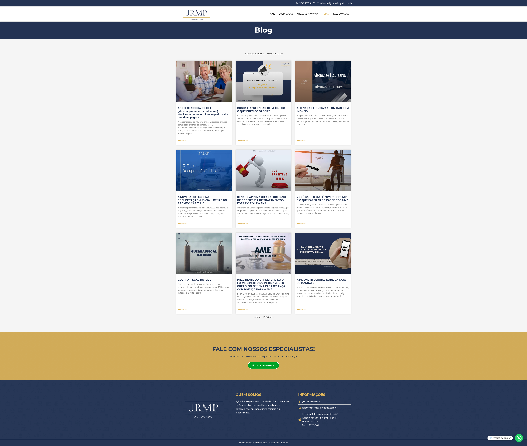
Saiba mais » (183, 140)
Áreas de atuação (307, 14)
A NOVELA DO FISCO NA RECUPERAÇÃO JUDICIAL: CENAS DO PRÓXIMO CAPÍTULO (202, 200)
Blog (327, 14)
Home (272, 14)
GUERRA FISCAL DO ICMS (194, 279)
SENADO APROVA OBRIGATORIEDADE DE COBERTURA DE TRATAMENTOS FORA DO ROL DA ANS (262, 200)
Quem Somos (286, 14)
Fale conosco (341, 14)
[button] (519, 438)
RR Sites (284, 442)
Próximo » (268, 317)
